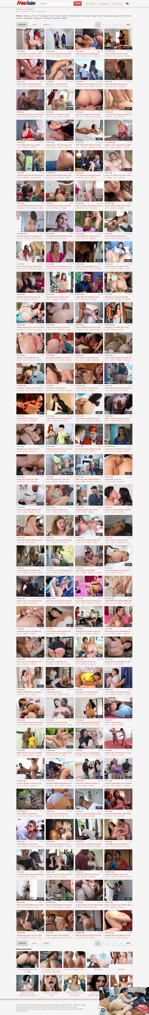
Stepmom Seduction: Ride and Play (88, 814)
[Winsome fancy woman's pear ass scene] (89, 616)
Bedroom (94, 208)
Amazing (109, 86)
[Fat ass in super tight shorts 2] (60, 799)
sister (79, 16)
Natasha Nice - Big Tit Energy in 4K (59, 145)
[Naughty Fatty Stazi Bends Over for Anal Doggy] (118, 920)
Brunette (34, 299)
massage (44, 16)
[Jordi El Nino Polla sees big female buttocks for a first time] (118, 677)
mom (36, 16)
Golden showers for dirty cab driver (59, 874)
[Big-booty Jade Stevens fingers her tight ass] (60, 160)
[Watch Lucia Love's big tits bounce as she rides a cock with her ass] (30, 586)
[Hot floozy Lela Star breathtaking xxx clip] (60, 555)
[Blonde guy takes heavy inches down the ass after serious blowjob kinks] (30, 99)
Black (92, 86)
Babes (60, 56)
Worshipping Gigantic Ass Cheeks (58, 358)
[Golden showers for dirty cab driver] (60, 859)
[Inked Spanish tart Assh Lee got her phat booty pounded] (60, 586)
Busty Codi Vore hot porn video (116, 54)
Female (127, 451)
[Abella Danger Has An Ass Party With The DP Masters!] (30, 312)
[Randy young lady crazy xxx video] (30, 920)
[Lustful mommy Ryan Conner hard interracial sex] (89, 525)
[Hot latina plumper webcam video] (118, 251)
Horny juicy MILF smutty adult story (118, 175)
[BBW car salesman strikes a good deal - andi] (118, 403)
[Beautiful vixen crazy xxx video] (30, 434)
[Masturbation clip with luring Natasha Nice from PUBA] (30, 403)
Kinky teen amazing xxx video (28, 479)
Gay (40, 117)
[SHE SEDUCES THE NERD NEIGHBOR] (89, 555)
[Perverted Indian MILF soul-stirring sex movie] (60, 890)
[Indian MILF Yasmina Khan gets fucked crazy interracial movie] (89, 282)
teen (100, 16)
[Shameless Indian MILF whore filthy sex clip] (118, 799)
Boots (32, 725)
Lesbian (33, 573)
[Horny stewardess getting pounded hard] (89, 434)
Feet (67, 694)
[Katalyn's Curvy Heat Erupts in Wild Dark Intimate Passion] (118, 130)
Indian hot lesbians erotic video (116, 874)
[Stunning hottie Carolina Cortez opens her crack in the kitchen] (60, 282)
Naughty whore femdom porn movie (118, 753)
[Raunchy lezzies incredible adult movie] (30, 555)
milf (123, 16)
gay (94, 16)
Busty (100, 147)
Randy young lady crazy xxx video (29, 935)
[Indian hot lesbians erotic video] (118, 859)
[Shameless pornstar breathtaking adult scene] (30, 616)
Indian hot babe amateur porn (57, 510)
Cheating (127, 299)
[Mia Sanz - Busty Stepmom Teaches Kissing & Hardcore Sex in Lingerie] (118, 495)
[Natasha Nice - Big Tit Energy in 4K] (60, 130)
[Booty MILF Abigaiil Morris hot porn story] (30, 525)
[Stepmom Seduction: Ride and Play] (89, 799)
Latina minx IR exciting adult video (58, 54)
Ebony (99, 86)
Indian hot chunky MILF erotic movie (118, 449)
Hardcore (121, 481)
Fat (68, 816)
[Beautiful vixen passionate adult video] (118, 282)
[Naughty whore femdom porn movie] (118, 738)
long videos (117, 3)
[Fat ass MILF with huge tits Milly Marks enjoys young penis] (30, 130)
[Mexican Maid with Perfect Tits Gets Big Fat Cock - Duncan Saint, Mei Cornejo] (89, 920)
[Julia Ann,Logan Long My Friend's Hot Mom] (89, 160)
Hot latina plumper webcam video (117, 266)
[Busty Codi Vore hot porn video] (118, 39)
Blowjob (31, 86)
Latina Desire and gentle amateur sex (118, 114)
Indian (129, 877)
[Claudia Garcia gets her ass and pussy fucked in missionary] (60, 312)
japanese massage (112, 16)
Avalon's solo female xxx (114, 722)
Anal (116, 56)
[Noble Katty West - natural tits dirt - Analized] (89, 221)
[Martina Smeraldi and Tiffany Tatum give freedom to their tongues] (60, 738)
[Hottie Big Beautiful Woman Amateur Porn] (60, 221)
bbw (72, 16)
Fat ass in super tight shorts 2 (57, 814)
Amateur (84, 56)
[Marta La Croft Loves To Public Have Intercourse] (118, 890)
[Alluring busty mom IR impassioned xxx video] (30, 160)
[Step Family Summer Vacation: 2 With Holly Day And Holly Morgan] (89, 768)
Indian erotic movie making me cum (59, 266)
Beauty (32, 56)
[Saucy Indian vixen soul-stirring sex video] (89, 586)
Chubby (63, 208)
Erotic (70, 269)
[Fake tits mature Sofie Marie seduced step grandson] (89, 191)
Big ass (97, 56)
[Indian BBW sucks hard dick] (30, 799)
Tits (69, 573)
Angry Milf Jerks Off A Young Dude (58, 418)
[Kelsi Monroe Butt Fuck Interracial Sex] (118, 555)
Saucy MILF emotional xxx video (58, 114)
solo (129, 16)
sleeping (48, 18)
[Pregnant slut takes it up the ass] (30, 282)
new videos (103, 3)
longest (46, 24)
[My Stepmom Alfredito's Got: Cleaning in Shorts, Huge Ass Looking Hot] (60, 647)
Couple (127, 238)
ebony (20, 18)
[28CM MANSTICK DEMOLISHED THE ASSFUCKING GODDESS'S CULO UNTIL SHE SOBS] (118, 586)
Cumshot (39, 86)
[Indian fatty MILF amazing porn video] (118, 69)
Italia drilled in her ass (113, 479)
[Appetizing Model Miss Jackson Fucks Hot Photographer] (89, 495)
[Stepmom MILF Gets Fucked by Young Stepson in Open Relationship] (60, 920)
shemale (87, 16)
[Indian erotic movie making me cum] (60, 251)
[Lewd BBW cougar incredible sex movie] (118, 829)
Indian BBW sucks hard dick (27, 814)
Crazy (63, 269)
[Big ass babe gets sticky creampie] (89, 99)
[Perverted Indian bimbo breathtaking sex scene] (30, 859)
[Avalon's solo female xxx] (118, 707)
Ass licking (65, 86)
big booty (39, 18)
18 (49, 56)
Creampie (98, 117)
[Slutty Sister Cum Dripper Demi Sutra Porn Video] (118, 525)
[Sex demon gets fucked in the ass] (60, 829)
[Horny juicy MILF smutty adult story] (118, 160)
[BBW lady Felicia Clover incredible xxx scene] (30, 738)
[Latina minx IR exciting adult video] (60, 39)
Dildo (68, 177)
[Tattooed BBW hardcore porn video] (89, 312)
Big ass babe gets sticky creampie (88, 114)
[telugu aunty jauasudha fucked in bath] (89, 251)
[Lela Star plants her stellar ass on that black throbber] (30, 768)
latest (34, 24)
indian (65, 16)
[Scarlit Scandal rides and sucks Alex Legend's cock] (30, 707)
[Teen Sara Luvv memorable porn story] (89, 343)
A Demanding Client (53, 692)
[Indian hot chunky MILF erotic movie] (118, 434)
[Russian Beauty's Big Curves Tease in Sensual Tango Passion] (118, 191)
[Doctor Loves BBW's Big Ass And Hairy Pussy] (30, 495)
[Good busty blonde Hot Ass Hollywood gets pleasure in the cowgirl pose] (89, 647)
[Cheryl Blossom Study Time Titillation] (30, 829)
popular (22, 24)
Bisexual (119, 238)
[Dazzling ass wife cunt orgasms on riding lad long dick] (30, 221)
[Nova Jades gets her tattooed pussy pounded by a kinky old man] (118, 616)
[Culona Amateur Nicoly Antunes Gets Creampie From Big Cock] (89, 890)
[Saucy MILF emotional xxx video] (60, 99)
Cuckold (26, 238)
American (80, 177)
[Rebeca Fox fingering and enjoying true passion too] (60, 525)
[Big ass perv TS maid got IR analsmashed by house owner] (60, 69)
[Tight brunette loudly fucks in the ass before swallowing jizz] (89, 403)
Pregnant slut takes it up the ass (28, 297)
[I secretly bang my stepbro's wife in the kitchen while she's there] (30, 39)
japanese (29, 18)
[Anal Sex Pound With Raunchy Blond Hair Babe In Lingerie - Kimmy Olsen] (30, 343)
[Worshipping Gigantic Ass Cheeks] (60, 343)
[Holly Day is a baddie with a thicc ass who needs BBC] (118, 312)
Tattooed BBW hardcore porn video (88, 327)
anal (52, 16)
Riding (40, 238)
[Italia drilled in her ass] (118, 464)
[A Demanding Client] (60, 677)
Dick (39, 177)
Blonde (26, 117)
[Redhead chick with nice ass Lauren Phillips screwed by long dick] (60, 434)
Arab (87, 755)
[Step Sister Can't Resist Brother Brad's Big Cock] (89, 677)
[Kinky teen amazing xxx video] (30, 464)
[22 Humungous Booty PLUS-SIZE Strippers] (89, 707)
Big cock (67, 56)
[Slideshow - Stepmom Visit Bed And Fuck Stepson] (30, 373)
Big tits (39, 56)
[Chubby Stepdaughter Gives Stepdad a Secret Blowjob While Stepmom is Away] (118, 768)
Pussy (41, 573)
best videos (90, 3)
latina (65, 18)
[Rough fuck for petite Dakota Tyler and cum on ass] (30, 69)
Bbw (25, 56)
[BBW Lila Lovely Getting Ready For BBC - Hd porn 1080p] (89, 464)
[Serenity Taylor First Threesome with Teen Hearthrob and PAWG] (89, 69)
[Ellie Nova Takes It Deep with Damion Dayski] (60, 707)
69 (24, 907)
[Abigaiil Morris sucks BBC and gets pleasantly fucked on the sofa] (118, 647)
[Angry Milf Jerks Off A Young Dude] (60, 403)
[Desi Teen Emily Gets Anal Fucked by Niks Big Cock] (30, 251)
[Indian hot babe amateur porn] (60, 495)
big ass (28, 16)
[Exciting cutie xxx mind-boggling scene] (89, 738)
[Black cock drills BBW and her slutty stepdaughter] (30, 890)
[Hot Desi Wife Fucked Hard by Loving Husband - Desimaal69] (118, 221)
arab (58, 16)
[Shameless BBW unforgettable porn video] (60, 768)
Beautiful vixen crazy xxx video (28, 449)
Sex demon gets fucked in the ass (58, 844)
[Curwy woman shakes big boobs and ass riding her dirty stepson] (118, 343)
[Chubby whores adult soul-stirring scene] (60, 191)
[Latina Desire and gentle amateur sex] (118, 99)
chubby (57, 18)
